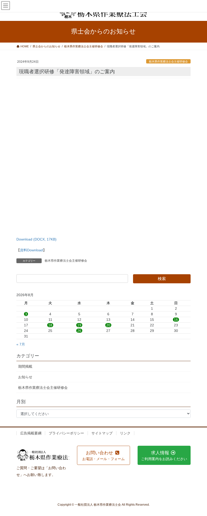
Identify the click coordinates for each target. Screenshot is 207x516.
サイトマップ (102, 433)
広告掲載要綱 (30, 433)
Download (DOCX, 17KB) (36, 239)
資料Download (31, 250)
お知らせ (25, 377)
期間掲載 (25, 366)
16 (176, 320)
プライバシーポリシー (66, 433)
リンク (125, 433)
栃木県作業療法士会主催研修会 (168, 61)
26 (79, 331)
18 (50, 325)
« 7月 (20, 344)
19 (79, 325)
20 (108, 325)
